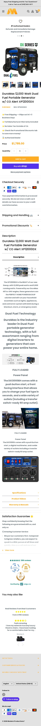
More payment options (21, 172)
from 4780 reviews (20, 615)
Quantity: (6, 151)
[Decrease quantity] (14, 151)
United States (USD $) (24, 684)
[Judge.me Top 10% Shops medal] (20, 576)
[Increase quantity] (25, 151)
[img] (20, 611)
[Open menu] (3, 11)
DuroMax (6, 107)
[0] (37, 11)
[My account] (32, 11)
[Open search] (28, 11)
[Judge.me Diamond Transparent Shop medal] (15, 567)
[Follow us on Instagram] (3, 694)
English (6, 684)
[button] (20, 257)
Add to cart (20, 159)
